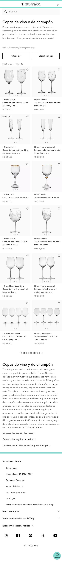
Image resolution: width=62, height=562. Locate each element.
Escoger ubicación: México (16, 525)
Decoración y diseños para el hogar (22, 48)
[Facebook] (18, 535)
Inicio (4, 48)
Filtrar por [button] (16, 55)
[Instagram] (6, 535)
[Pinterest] (31, 535)
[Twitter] (43, 535)
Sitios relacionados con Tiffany (18, 518)
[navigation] (3, 5)
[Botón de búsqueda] (6, 11)
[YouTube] (55, 535)
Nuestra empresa (11, 511)
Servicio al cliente (11, 461)
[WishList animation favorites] (58, 5)
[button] (3, 5)
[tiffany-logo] (31, 5)
